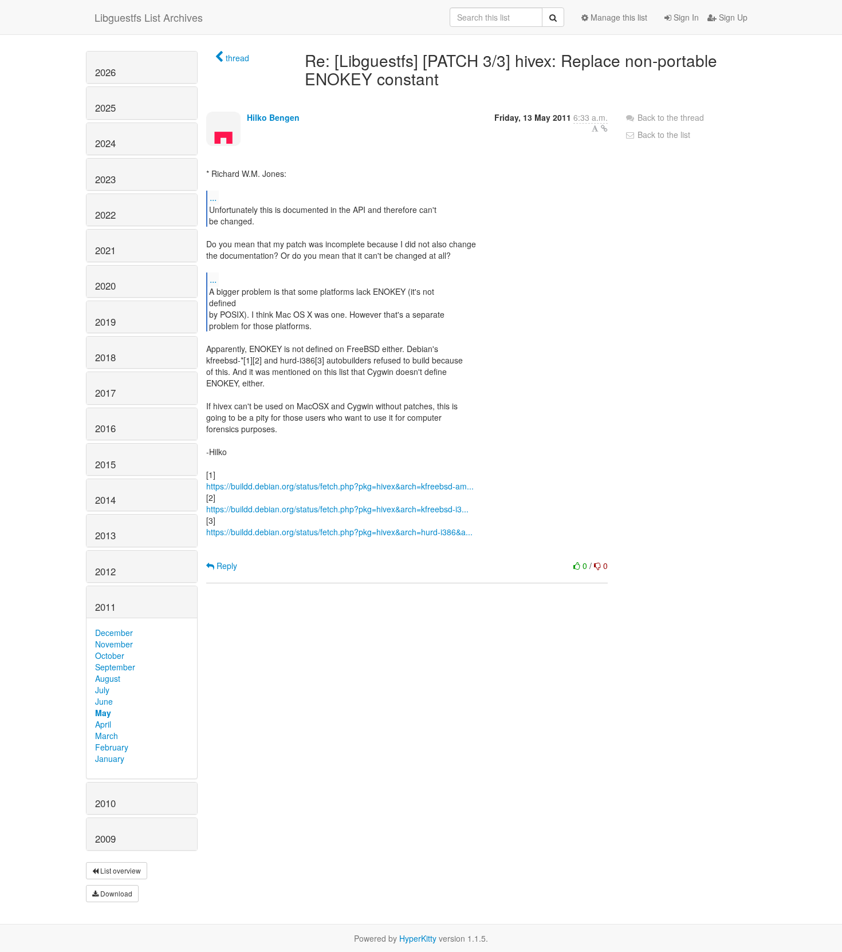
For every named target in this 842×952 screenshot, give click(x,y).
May (103, 712)
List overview (120, 870)
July (102, 690)
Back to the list (662, 134)
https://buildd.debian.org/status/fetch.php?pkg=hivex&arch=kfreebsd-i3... (337, 509)
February (111, 747)
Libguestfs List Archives (149, 17)
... (213, 197)
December (114, 632)
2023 (105, 179)
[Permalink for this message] (604, 128)
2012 (105, 571)
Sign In (685, 17)
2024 (105, 143)
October (109, 655)
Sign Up (732, 17)
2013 (105, 535)
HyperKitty (417, 938)
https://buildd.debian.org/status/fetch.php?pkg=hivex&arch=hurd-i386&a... (339, 532)
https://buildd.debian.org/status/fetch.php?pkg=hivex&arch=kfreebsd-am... (340, 486)
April (103, 724)
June (104, 701)
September (115, 667)
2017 (105, 393)
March (106, 735)
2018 (105, 357)
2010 (105, 803)
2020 (105, 286)
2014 (105, 500)
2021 (105, 250)
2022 (105, 215)
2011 (105, 607)
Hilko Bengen (273, 117)
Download (115, 893)
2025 (105, 107)
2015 (105, 464)
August (107, 678)
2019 (105, 322)
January (109, 758)
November (114, 644)
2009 (105, 839)
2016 (105, 428)
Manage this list (617, 17)
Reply (225, 565)
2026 (105, 72)
